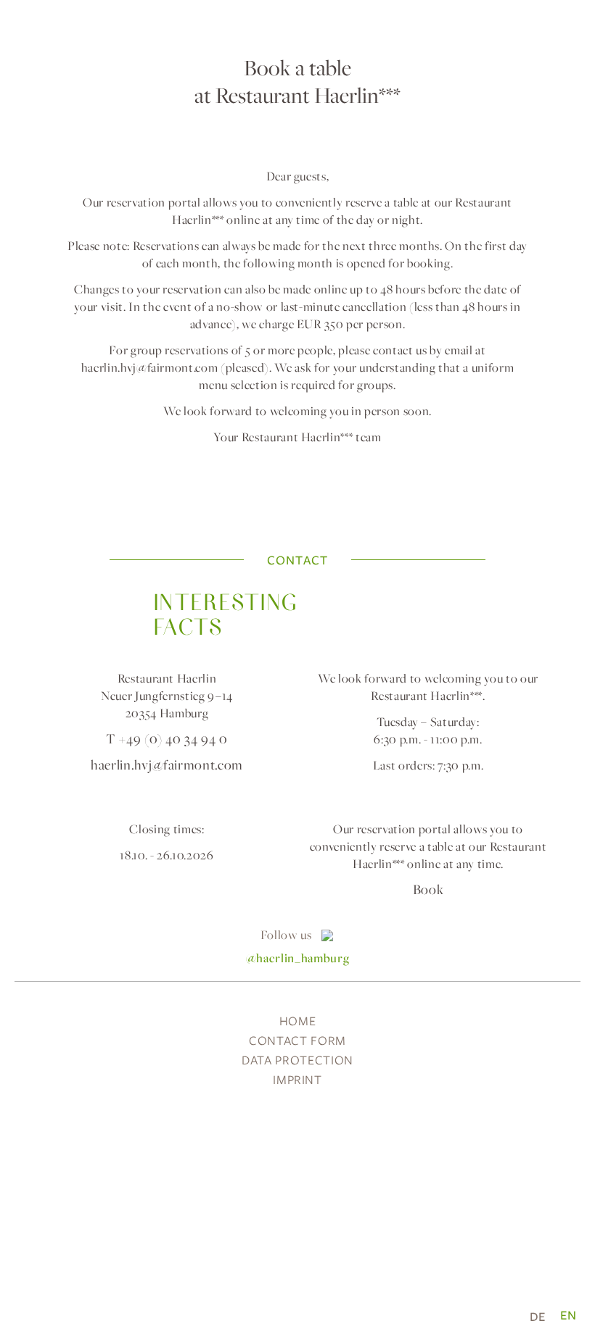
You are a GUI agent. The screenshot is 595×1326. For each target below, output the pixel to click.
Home (297, 1020)
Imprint (297, 1079)
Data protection (297, 1059)
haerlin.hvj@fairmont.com (149, 367)
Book (428, 889)
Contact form (297, 1040)
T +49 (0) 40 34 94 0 (167, 739)
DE (538, 1316)
